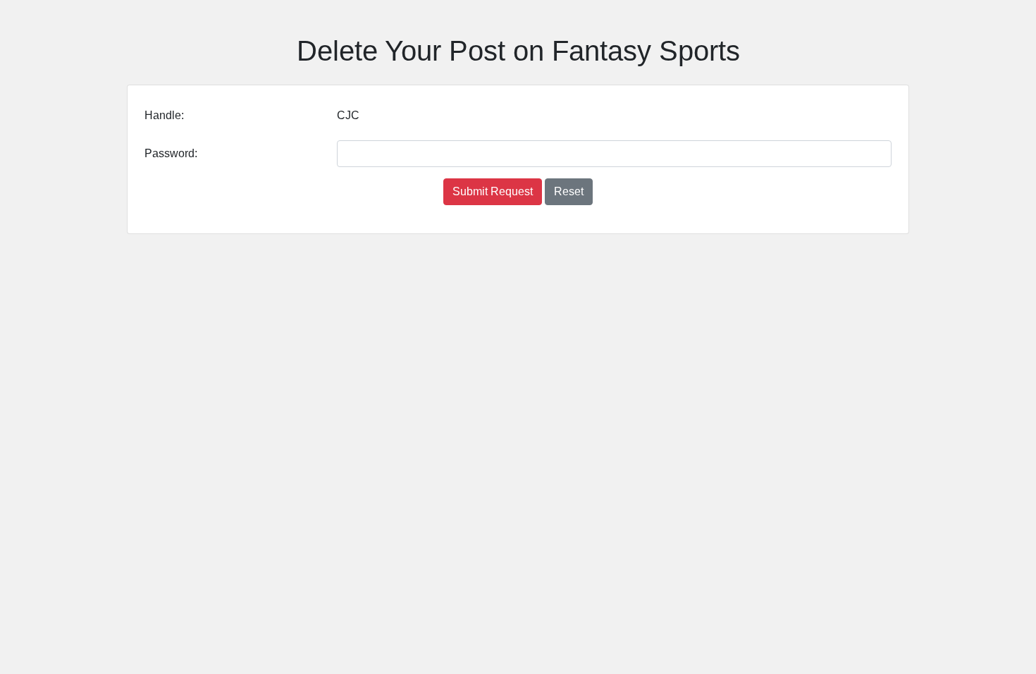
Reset (569, 191)
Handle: (164, 115)
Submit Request (492, 191)
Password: (170, 153)
